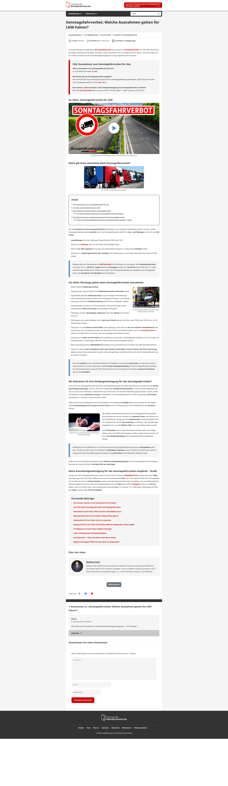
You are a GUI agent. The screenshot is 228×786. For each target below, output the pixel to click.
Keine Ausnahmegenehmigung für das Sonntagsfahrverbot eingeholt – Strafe (104, 220)
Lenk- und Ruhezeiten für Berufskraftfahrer (90, 533)
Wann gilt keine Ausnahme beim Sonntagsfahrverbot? (92, 211)
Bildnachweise (126, 728)
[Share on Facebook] (86, 593)
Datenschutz (115, 728)
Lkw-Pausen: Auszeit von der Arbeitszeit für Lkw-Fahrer (94, 503)
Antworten (75, 633)
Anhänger (84, 244)
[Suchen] (158, 13)
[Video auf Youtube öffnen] (114, 128)
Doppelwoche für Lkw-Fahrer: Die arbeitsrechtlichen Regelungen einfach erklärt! (103, 525)
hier (95, 71)
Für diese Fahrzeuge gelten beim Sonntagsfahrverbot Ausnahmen (100, 214)
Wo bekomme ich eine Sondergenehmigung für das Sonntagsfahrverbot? (99, 217)
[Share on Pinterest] (92, 593)
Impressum (105, 728)
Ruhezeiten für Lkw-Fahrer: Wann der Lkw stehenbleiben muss (97, 512)
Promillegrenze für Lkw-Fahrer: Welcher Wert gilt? (92, 529)
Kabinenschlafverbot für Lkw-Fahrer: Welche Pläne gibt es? (96, 516)
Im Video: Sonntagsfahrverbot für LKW (86, 208)
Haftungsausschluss (140, 728)
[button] (143, 5)
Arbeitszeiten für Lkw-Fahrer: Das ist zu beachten (92, 520)
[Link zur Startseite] (78, 5)
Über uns (96, 728)
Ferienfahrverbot (147, 330)
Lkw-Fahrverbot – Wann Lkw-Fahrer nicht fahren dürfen (94, 538)
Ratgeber (81, 728)
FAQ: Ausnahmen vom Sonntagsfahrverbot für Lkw (91, 205)
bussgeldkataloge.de (75, 35)
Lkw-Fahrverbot (106, 35)
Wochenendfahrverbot (103, 50)
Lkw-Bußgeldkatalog (91, 35)
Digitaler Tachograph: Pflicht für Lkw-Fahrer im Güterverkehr (96, 542)
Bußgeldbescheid (131, 475)
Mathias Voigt (131, 41)
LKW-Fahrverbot (105, 264)
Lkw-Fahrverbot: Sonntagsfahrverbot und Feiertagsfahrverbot (97, 507)
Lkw (99, 82)
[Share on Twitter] (79, 593)
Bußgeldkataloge (74, 14)
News (88, 728)
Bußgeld (136, 484)
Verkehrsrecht (90, 14)
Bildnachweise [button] (114, 584)
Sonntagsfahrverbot (131, 50)
